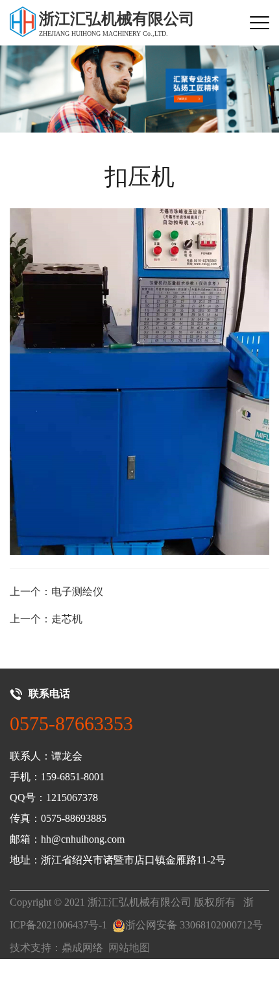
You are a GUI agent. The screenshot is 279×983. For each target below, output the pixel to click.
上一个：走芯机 (46, 618)
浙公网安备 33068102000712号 (194, 924)
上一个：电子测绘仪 (56, 591)
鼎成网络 (82, 947)
